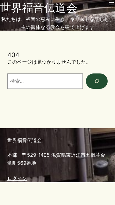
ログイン (17, 178)
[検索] (97, 81)
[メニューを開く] (111, 3)
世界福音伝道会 (38, 7)
